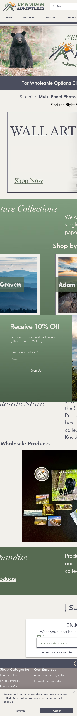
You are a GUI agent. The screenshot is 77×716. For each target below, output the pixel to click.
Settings (20, 710)
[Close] (72, 694)
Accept (57, 710)
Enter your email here (24, 352)
